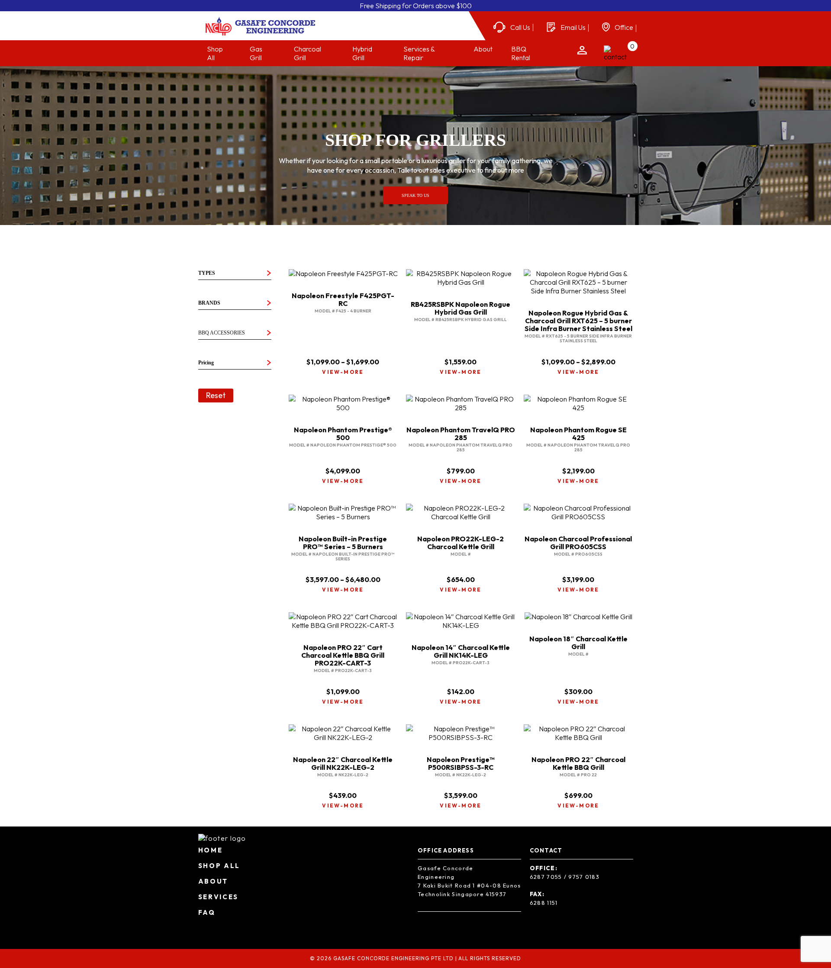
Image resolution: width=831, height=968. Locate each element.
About (483, 49)
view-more (343, 372)
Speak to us (415, 195)
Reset (215, 395)
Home (210, 850)
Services (218, 897)
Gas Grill (256, 53)
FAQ (207, 912)
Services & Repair (419, 53)
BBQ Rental (520, 53)
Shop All (219, 866)
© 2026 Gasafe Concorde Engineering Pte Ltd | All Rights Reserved (415, 958)
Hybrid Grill (362, 53)
